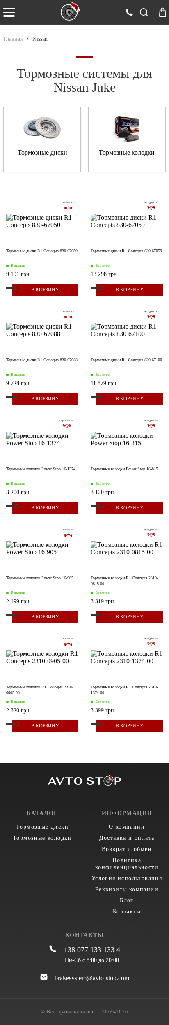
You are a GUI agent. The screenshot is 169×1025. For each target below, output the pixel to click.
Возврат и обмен (127, 849)
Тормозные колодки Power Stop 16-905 (39, 578)
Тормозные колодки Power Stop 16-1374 (40, 469)
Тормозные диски (42, 827)
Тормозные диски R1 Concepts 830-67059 (126, 251)
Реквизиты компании (126, 889)
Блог (127, 900)
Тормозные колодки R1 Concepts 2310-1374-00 (124, 690)
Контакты (127, 912)
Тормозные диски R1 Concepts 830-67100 (126, 360)
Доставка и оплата (127, 838)
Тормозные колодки (42, 838)
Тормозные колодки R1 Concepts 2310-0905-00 (39, 690)
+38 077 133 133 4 (92, 950)
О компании (127, 827)
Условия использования (126, 878)
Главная (13, 39)
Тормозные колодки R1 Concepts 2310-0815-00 (124, 581)
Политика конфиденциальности (126, 863)
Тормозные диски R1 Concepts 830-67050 (42, 251)
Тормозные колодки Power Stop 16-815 (124, 469)
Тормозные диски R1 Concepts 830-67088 (42, 360)
